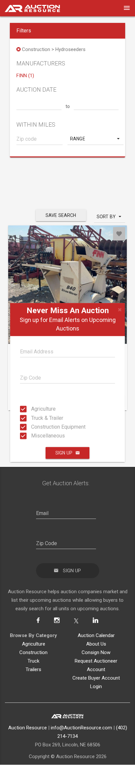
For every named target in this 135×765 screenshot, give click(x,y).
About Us (96, 644)
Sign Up (63, 452)
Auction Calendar (96, 635)
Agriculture (33, 409)
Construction (33, 652)
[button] (96, 139)
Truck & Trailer (33, 418)
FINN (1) (25, 76)
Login (96, 686)
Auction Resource (27, 728)
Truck (33, 661)
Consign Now (96, 652)
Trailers (33, 669)
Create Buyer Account (96, 678)
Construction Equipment (33, 427)
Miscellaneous (33, 436)
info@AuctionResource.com (81, 728)
